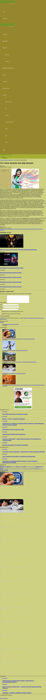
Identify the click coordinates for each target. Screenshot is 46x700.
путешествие (24, 468)
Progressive (28, 466)
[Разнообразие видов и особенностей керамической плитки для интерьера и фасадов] (11, 525)
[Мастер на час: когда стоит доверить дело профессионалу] (11, 620)
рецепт (40, 468)
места (41, 466)
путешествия (35, 468)
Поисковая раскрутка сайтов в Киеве (11, 272)
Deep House (13, 466)
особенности (6, 468)
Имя (1, 304)
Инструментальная (9, 121)
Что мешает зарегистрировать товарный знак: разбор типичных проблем (18, 338)
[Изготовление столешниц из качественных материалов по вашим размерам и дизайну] (11, 675)
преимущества (15, 468)
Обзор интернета (8, 101)
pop (24, 466)
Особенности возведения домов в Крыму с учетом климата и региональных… (19, 361)
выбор (31, 466)
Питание (4, 81)
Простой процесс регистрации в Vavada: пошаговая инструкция (18, 249)
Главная (2, 160)
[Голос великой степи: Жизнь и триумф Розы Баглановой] (9, 349)
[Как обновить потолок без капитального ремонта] (11, 607)
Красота (4, 47)
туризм (1, 470)
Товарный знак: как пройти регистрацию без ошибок (14, 373)
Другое (6, 142)
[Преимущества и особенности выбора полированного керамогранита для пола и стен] (11, 552)
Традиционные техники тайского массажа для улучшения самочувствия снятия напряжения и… (23, 385)
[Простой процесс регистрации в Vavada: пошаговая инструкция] (11, 247)
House (6, 128)
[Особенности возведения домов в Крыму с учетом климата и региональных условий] (9, 360)
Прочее (4, 95)
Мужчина (7, 61)
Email (1, 307)
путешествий (30, 468)
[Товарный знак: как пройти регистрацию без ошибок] (9, 372)
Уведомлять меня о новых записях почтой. (10, 313)
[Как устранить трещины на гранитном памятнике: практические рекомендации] (11, 634)
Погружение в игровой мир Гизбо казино (11, 268)
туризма (6, 470)
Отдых (4, 74)
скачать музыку (15, 193)
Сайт (1, 309)
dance (9, 466)
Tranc (6, 135)
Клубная (7, 115)
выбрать (33, 466)
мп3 (1, 468)
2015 (2, 466)
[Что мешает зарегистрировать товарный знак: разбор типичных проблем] (9, 337)
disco (17, 466)
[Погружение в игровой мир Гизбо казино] (9, 265)
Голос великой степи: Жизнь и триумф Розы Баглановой (14, 350)
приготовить (20, 468)
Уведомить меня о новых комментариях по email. (12, 311)
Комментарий (3, 302)
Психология (5, 88)
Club (5, 466)
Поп (6, 108)
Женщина (7, 54)
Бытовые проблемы (7, 68)
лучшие (37, 466)
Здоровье (5, 41)
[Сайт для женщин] (7, 3)
